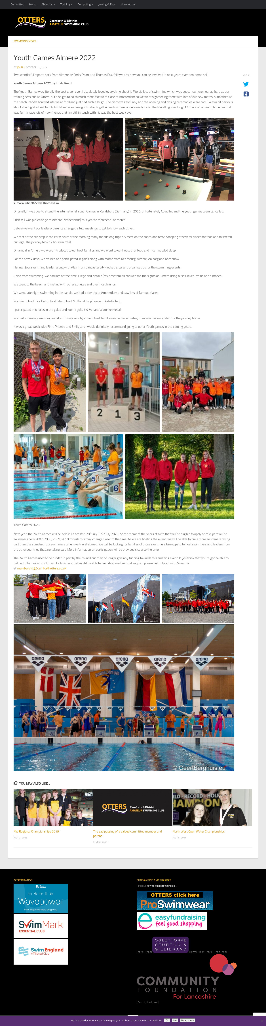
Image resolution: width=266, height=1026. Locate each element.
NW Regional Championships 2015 (36, 831)
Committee (17, 4)
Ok (167, 1020)
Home (32, 4)
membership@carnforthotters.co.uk (41, 568)
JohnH (20, 67)
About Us (46, 4)
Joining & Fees (107, 4)
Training (65, 4)
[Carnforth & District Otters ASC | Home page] (52, 22)
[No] (261, 1021)
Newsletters (128, 4)
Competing (84, 4)
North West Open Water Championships (199, 831)
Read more (187, 1020)
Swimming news (25, 41)
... (162, 885)
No (175, 1020)
